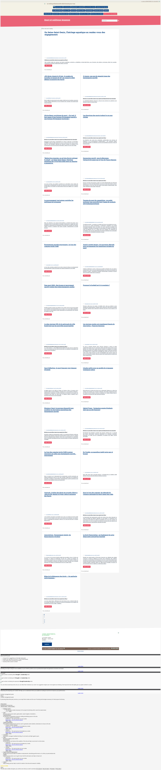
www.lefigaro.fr (48, 98)
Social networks (6, 739)
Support (5, 754)
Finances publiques (98, 10)
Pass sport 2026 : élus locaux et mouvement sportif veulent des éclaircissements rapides (59, 286)
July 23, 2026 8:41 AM (55, 264)
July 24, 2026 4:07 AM (99, 222)
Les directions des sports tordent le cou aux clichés (98, 116)
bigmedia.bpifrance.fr (50, 388)
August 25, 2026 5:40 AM (56, 98)
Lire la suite (48, 65)
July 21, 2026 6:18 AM (99, 266)
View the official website (17, 720)
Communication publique (101, 7)
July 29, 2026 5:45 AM (101, 178)
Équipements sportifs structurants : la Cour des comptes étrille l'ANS (60, 245)
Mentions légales (80, 651)
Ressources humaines (74, 13)
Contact (47, 644)
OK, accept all (39, 768)
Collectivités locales (90, 7)
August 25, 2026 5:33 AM (101, 96)
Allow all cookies (4, 706)
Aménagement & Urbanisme (78, 7)
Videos (5, 762)
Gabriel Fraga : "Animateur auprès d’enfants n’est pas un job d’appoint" (98, 409)
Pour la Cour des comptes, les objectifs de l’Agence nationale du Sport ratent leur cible (98, 493)
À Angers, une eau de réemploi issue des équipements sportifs (96, 77)
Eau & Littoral (66, 10)
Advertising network (7, 715)
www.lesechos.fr (88, 472)
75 (44, 622)
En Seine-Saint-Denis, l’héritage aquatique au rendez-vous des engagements (75, 33)
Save (2, 767)
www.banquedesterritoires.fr (51, 220)
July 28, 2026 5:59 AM (60, 220)
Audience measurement (8, 722)
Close (2, 695)
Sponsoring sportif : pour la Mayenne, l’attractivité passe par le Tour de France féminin (99, 159)
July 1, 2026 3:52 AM (100, 512)
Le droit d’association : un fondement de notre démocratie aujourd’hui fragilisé (98, 535)
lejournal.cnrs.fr (87, 303)
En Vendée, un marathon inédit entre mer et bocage (98, 453)
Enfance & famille (81, 10)
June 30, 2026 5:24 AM (62, 596)
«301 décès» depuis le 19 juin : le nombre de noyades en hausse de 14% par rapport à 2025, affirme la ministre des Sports (59, 77)
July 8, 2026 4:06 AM (57, 388)
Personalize (52, 768)
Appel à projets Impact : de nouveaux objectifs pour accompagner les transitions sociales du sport (98, 246)
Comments (5, 734)
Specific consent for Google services (10, 752)
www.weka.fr (48, 264)
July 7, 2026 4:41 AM (98, 388)
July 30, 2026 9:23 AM (56, 181)
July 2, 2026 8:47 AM (94, 472)
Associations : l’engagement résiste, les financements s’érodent (57, 535)
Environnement (89, 10)
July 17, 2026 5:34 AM (62, 344)
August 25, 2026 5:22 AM (62, 137)
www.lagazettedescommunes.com (53, 57)
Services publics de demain (97, 13)
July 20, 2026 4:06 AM (60, 305)
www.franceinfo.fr (49, 181)
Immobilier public (48, 13)
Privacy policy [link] (58, 768)
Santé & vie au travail (85, 13)
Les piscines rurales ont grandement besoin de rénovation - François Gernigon (99, 325)
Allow (7, 711)
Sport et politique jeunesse (110, 13)
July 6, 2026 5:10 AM (100, 428)
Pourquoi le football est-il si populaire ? (96, 285)
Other (5, 737)
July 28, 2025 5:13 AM (62, 57)
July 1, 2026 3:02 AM (57, 555)
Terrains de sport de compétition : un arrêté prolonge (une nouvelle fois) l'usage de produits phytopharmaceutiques (99, 202)
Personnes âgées (64, 13)
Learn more (80, 671)
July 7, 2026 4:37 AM (62, 430)
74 (44, 620)
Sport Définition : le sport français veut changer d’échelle (60, 369)
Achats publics (59, 7)
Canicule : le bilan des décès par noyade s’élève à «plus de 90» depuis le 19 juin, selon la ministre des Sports (60, 494)
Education (73, 10)
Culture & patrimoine (57, 10)
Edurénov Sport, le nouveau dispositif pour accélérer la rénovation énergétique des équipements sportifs (59, 409)
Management (56, 13)
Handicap (106, 10)
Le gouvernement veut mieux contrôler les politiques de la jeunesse (58, 201)
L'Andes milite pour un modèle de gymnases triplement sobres (98, 369)
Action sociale (67, 7)
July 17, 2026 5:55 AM (94, 303)
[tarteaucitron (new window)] (4, 766)
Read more (8, 720)
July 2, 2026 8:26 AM (55, 514)
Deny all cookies (11, 706)
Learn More (80, 666)
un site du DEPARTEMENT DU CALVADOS (149, 1)
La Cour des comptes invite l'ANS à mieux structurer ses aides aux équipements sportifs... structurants (60, 453)
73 (44, 619)
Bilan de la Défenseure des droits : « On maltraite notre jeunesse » (60, 577)
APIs (4, 712)
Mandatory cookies (7, 708)
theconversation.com (49, 555)
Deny (10, 711)
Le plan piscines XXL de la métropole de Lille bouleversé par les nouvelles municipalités (59, 325)
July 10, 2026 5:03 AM (93, 344)
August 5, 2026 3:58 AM (101, 135)
